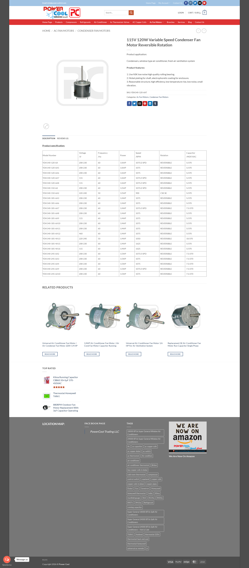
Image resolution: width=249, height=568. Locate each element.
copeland (145, 479)
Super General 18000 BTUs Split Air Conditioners (142, 513)
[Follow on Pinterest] (204, 3)
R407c (130, 502)
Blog (190, 22)
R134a (151, 498)
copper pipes (152, 484)
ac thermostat (133, 456)
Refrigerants (85, 22)
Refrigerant (148, 502)
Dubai (130, 488)
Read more (50, 354)
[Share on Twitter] (134, 103)
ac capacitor (137, 446)
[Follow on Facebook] (186, 3)
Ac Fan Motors (156, 22)
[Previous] (42, 327)
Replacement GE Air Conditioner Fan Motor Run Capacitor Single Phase (184, 344)
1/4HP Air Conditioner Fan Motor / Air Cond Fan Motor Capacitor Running (101, 344)
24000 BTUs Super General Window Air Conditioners (144, 440)
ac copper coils (151, 446)
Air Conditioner (100, 22)
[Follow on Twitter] (195, 3)
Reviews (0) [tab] (63, 138)
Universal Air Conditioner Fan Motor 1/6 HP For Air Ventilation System (144, 344)
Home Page (151, 3)
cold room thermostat (136, 474)
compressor (153, 474)
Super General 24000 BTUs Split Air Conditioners (142, 520)
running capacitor (135, 507)
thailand (139, 534)
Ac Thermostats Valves (119, 22)
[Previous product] (204, 31)
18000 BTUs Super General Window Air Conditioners (144, 432)
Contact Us (177, 3)
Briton (154, 465)
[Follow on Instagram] (190, 3)
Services (181, 22)
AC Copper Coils (139, 22)
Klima (157, 493)
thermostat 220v (152, 534)
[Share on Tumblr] (155, 103)
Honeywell (155, 488)
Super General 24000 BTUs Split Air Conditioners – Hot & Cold (142, 528)
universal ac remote (136, 548)
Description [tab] (48, 138)
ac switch (147, 451)
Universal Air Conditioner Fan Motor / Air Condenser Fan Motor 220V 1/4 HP (60, 344)
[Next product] (198, 31)
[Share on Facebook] (129, 103)
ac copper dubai (134, 451)
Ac (129, 446)
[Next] (206, 327)
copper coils (156, 479)
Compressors (71, 22)
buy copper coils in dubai (137, 470)
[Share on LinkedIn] (150, 103)
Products (59, 22)
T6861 (130, 534)
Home (46, 30)
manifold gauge (134, 498)
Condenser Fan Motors (94, 30)
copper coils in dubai (136, 484)
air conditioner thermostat (138, 465)
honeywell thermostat (137, 493)
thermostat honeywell (137, 544)
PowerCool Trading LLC (104, 431)
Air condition (147, 456)
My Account (163, 3)
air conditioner (133, 460)
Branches (171, 22)
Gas (136, 488)
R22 (144, 498)
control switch (133, 479)
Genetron (145, 488)
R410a (138, 502)
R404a (160, 498)
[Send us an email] (200, 3)
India (150, 493)
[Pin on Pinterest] (145, 103)
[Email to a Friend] (139, 103)
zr (147, 548)
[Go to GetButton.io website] (7, 565)
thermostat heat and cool (138, 539)
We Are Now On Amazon (182, 456)
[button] (181, 13)
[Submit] (131, 12)
